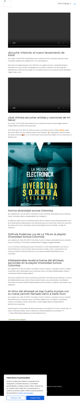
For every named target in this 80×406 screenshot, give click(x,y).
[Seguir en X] (55, 367)
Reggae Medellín (54, 242)
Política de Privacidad (25, 393)
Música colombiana (60, 299)
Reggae (45, 242)
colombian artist (14, 271)
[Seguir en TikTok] (49, 367)
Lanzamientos (43, 61)
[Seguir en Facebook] (30, 367)
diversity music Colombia (48, 59)
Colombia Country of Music (40, 214)
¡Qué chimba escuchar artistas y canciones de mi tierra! (39, 119)
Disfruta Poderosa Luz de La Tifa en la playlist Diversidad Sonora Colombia (37, 235)
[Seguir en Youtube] (43, 367)
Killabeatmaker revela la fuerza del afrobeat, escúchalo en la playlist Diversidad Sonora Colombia (36, 263)
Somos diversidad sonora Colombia (30, 210)
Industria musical (45, 123)
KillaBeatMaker (58, 271)
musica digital (57, 123)
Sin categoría (41, 216)
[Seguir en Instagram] (24, 367)
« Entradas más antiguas (17, 320)
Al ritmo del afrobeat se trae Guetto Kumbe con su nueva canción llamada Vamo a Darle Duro (38, 292)
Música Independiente (28, 216)
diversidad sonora (31, 59)
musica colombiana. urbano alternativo (22, 302)
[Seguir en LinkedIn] (37, 367)
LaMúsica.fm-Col (31, 61)
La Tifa (22, 242)
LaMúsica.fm (20, 61)
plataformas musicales (27, 126)
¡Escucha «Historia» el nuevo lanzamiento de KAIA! (36, 54)
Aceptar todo (35, 398)
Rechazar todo (16, 398)
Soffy (13, 59)
